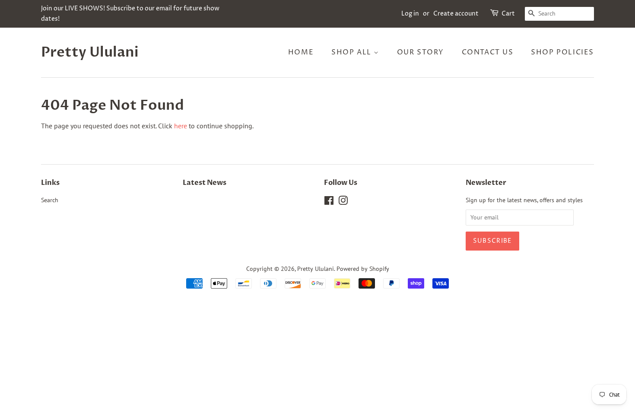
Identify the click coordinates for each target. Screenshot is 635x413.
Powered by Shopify (363, 269)
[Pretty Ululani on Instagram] (343, 202)
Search (49, 200)
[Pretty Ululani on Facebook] (329, 202)
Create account (456, 14)
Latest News (204, 182)
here (180, 125)
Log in (410, 14)
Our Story (420, 52)
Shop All (352, 52)
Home (301, 52)
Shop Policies (562, 52)
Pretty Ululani (90, 52)
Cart (508, 14)
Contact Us (488, 52)
